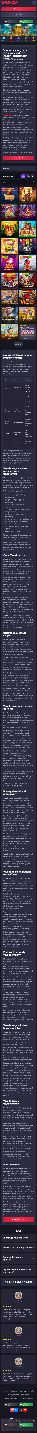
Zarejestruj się (18, 9)
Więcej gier (18, 345)
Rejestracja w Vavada (18, 1219)
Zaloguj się (18, 14)
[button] (2, 30)
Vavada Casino (8, 115)
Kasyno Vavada (18, 158)
